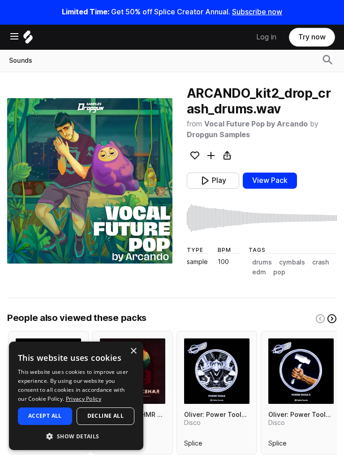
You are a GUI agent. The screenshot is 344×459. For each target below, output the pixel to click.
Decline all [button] (105, 416)
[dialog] (76, 396)
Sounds (20, 60)
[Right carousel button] (332, 319)
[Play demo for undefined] (90, 181)
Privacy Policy (83, 399)
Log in (266, 37)
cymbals (292, 262)
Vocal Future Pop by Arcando (256, 124)
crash (320, 262)
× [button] (133, 351)
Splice (193, 445)
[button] (76, 436)
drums (262, 262)
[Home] (28, 39)
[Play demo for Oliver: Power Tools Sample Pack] (217, 371)
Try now (312, 37)
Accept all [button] (45, 416)
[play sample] (262, 218)
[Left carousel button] (320, 319)
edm (259, 272)
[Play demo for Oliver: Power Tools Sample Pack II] (301, 371)
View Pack (270, 180)
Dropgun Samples (218, 134)
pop (279, 272)
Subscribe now (257, 12)
